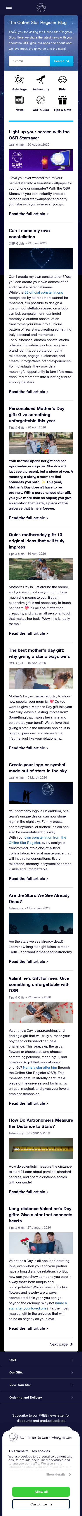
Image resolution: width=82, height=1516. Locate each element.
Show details (56, 1474)
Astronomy (16, 908)
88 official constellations (43, 292)
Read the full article (27, 213)
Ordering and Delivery (25, 1397)
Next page (58, 1344)
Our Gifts (16, 1372)
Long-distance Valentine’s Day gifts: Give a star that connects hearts (40, 1214)
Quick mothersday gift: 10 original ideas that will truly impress (36, 540)
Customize (38, 1504)
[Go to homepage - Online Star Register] (41, 7)
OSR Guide (16, 144)
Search (59, 61)
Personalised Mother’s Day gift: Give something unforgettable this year (36, 414)
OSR (12, 1360)
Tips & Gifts (16, 427)
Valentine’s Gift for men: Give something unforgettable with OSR (39, 984)
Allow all (41, 1492)
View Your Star (20, 1385)
